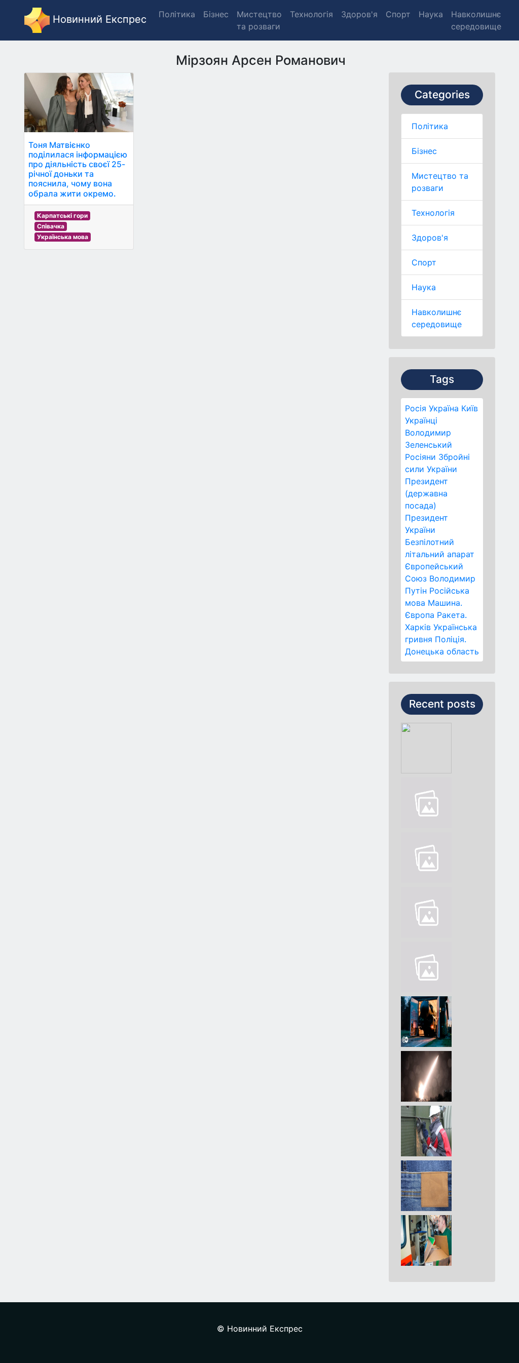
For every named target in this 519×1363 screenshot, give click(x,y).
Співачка (50, 226)
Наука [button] (431, 14)
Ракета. (452, 615)
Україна (444, 408)
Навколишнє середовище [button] (476, 20)
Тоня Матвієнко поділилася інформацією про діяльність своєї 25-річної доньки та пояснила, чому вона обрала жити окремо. (77, 169)
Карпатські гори (62, 215)
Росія (415, 408)
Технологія (433, 213)
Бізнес (424, 151)
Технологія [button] (311, 14)
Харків (418, 627)
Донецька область (442, 651)
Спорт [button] (398, 14)
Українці (421, 420)
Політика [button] (177, 14)
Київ (469, 408)
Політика (430, 126)
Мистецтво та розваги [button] (259, 20)
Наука (424, 287)
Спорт (424, 262)
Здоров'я (430, 237)
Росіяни (420, 457)
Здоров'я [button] (359, 14)
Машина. (445, 603)
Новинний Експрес (98, 19)
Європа (419, 615)
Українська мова (62, 237)
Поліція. (450, 639)
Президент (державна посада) (426, 493)
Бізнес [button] (216, 14)
